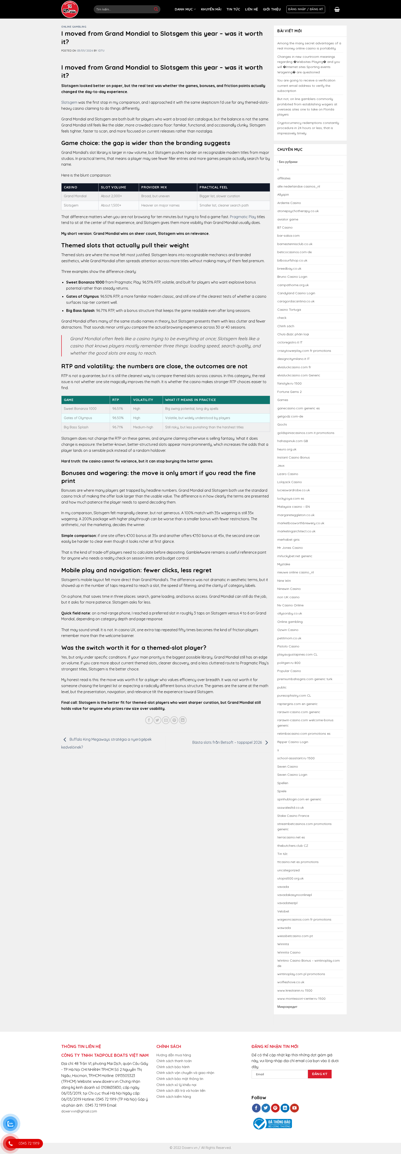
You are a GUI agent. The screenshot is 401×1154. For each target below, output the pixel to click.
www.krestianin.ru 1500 (294, 990)
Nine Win (284, 581)
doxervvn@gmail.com (79, 1111)
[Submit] (156, 9)
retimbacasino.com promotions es (303, 733)
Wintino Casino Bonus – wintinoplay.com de (308, 963)
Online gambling (73, 26)
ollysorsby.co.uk (289, 613)
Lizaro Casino (287, 474)
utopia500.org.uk (290, 878)
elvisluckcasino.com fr (294, 367)
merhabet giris (288, 539)
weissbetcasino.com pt (295, 936)
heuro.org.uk (286, 449)
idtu (101, 50)
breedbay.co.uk (289, 268)
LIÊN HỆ (251, 9)
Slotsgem (69, 102)
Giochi (282, 424)
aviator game (287, 219)
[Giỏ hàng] (337, 9)
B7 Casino (285, 227)
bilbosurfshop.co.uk (292, 260)
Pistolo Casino (288, 646)
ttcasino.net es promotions (298, 862)
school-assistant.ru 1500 (296, 758)
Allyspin (283, 194)
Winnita (283, 944)
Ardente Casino (289, 203)
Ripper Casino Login (292, 742)
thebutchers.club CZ (292, 846)
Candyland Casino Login (296, 293)
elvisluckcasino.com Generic (298, 375)
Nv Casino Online (290, 605)
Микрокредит (287, 1007)
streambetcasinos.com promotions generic (304, 826)
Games (282, 400)
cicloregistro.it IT (290, 342)
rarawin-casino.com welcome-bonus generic (305, 722)
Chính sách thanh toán (174, 1061)
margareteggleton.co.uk (295, 515)
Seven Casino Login (292, 775)
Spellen (282, 783)
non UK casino (288, 597)
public (282, 687)
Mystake (283, 564)
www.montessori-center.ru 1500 (301, 998)
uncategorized (288, 870)
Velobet (283, 911)
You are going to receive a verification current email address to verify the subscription (306, 85)
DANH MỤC (184, 9)
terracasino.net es (291, 837)
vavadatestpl (287, 903)
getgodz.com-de (290, 416)
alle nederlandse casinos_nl (298, 186)
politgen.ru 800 (289, 663)
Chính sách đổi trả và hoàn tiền (180, 1090)
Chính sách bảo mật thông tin (179, 1078)
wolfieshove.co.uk (290, 982)
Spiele (281, 791)
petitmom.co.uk (289, 638)
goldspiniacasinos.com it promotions (305, 433)
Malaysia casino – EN (293, 506)
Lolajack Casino (289, 482)
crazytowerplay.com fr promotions (304, 351)
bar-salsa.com (288, 235)
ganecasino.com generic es (298, 408)
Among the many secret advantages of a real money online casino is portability (309, 45)
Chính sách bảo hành (173, 1067)
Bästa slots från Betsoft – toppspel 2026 (227, 742)
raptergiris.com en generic (297, 704)
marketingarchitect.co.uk (296, 531)
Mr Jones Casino (290, 548)
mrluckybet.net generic (294, 556)
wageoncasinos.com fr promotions (304, 919)
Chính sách (285, 326)
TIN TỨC (233, 9)
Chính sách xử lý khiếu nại (176, 1085)
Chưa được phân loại (293, 334)
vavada (283, 887)
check (281, 318)
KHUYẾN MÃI (211, 9)
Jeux (281, 465)
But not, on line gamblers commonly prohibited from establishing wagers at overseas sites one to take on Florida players (307, 106)
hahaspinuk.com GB (292, 441)
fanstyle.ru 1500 (289, 383)
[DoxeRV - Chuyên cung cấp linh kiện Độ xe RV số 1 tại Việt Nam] (70, 9)
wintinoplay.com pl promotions (301, 974)
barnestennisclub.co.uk (294, 244)
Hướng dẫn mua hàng (173, 1055)
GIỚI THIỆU (272, 9)
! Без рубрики (287, 162)
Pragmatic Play (243, 216)
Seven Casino (287, 766)
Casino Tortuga (289, 309)
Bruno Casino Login (292, 277)
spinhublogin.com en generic (299, 799)
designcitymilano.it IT (293, 359)
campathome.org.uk (293, 285)
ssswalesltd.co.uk (290, 807)
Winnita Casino (289, 952)
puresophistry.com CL (294, 695)
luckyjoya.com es (290, 498)
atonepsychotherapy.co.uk (298, 211)
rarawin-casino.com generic (298, 712)
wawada (284, 928)
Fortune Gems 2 (289, 392)
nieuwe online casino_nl (295, 572)
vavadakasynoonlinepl (294, 895)
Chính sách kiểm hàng (173, 1096)
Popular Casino (289, 671)
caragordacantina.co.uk (295, 301)
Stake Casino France (293, 816)
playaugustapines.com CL (297, 654)
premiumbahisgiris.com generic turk (304, 679)
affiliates (284, 178)
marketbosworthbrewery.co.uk (300, 523)
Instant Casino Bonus (293, 457)
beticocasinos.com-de (294, 252)
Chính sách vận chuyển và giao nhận (185, 1072)
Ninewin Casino (289, 589)
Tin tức (282, 854)
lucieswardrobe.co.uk (293, 490)
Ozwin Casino (287, 630)
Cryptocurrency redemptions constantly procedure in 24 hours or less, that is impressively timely (308, 128)
